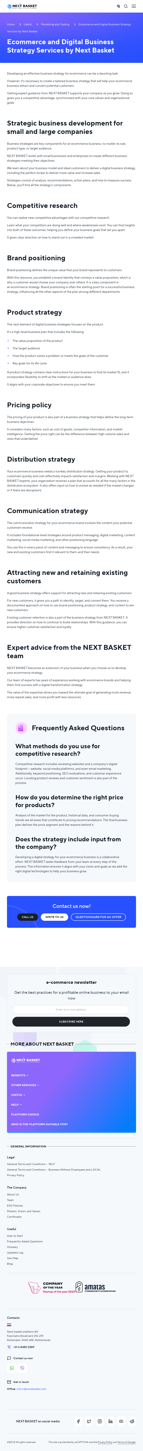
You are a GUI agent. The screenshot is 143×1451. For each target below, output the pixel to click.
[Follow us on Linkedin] (111, 1421)
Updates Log (15, 1253)
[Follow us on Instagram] (100, 1421)
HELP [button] (15, 1105)
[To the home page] (22, 6)
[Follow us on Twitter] (89, 1421)
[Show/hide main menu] (133, 6)
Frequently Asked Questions (25, 1241)
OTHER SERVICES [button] (23, 1085)
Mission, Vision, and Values (23, 1211)
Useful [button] (16, 1095)
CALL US (27, 917)
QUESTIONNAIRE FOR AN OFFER (98, 917)
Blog (10, 1264)
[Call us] (118, 6)
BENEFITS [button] (18, 1075)
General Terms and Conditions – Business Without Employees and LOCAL (54, 1170)
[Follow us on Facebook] (78, 1421)
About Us (13, 1194)
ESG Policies (15, 1206)
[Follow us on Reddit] (132, 1421)
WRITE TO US (54, 917)
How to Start (15, 1236)
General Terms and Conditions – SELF (31, 1164)
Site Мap (12, 1258)
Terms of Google (127, 1442)
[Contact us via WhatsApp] (12, 1368)
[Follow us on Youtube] (121, 1421)
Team (10, 1200)
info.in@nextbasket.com (31, 1389)
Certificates (14, 1217)
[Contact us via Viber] (22, 1368)
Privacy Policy (15, 1175)
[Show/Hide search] (125, 6)
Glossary (12, 1247)
